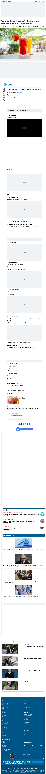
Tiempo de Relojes (6, 749)
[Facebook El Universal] (27, 745)
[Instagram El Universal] (35, 745)
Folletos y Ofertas (27, 715)
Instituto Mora (6, 526)
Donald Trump (5, 712)
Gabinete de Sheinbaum (4, 709)
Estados (4, 715)
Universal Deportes (6, 722)
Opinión (5, 510)
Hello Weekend (21, 406)
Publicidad (33, 767)
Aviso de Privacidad (39, 767)
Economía (4, 720)
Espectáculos (5, 723)
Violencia (28, 767)
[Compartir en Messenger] (4, 95)
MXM (3, 730)
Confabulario (4, 726)
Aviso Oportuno (27, 716)
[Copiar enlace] (4, 97)
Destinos (4, 735)
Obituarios (26, 719)
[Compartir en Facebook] (4, 89)
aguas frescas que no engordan (16, 415)
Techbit (3, 731)
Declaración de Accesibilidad (17, 768)
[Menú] (43, 1)
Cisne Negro (4, 750)
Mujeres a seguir (5, 703)
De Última (4, 745)
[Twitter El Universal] (29, 745)
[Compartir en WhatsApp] (4, 93)
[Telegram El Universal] (24, 745)
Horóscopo (26, 731)
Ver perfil (10, 85)
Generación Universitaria (26, 721)
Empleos (25, 718)
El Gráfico (26, 723)
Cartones (4, 719)
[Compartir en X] (4, 91)
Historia (9, 768)
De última (4, 734)
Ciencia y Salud (5, 728)
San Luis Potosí (27, 707)
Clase (3, 741)
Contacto (36, 768)
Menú (8, 81)
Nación (3, 700)
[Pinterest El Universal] (38, 745)
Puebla (25, 703)
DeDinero (25, 726)
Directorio (5, 767)
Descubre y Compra (28, 714)
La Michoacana (18, 92)
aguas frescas (20, 418)
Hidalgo (25, 704)
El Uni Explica (5, 707)
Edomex (25, 700)
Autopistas (4, 736)
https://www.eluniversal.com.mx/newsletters (17, 409)
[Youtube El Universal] (32, 745)
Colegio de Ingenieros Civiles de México (12, 512)
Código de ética (22, 767)
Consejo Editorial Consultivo (13, 767)
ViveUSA (25, 727)
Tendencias (4, 727)
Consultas (4, 738)
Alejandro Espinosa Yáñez (9, 519)
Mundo (3, 711)
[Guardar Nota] (4, 100)
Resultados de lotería (26, 734)
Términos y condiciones (28, 768)
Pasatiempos (26, 730)
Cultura (3, 724)
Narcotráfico (4, 716)
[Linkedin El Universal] (41, 745)
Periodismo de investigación (5, 705)
